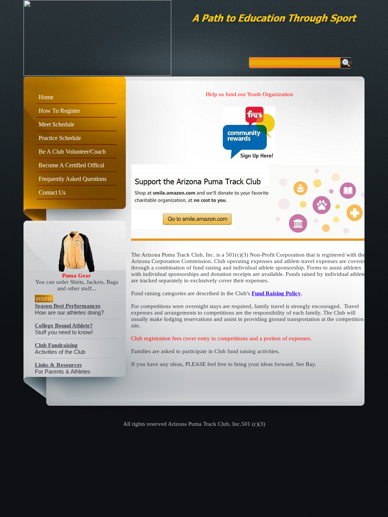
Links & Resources (58, 365)
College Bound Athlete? (64, 325)
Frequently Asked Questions (72, 179)
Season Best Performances (67, 306)
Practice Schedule (60, 138)
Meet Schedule (56, 124)
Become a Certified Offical (71, 165)
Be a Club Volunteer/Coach (72, 151)
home (46, 97)
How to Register (59, 110)
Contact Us (52, 192)
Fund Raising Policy (276, 293)
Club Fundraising (56, 345)
